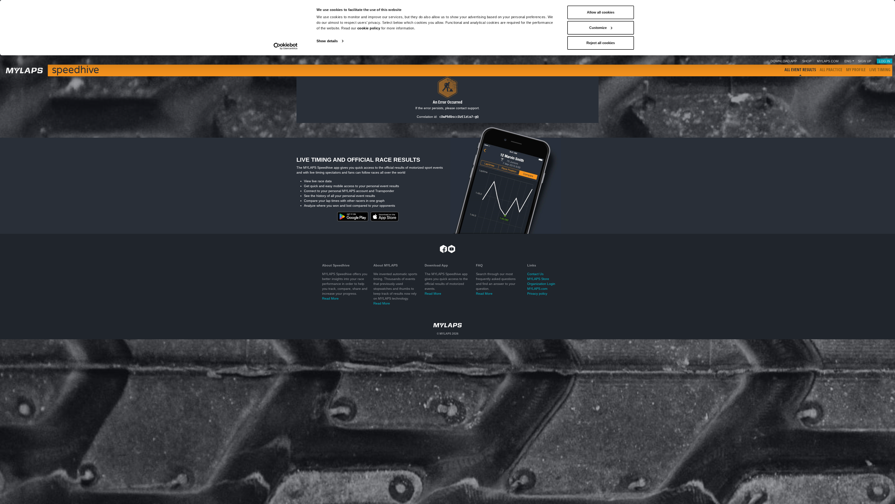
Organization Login (541, 284)
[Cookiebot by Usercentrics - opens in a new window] (285, 46)
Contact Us (535, 274)
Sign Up (864, 61)
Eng (847, 61)
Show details (327, 41)
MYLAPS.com (537, 288)
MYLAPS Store (538, 279)
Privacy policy (537, 293)
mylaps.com (828, 61)
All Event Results (800, 69)
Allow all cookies (600, 12)
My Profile (856, 69)
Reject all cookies (600, 43)
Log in (884, 61)
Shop (806, 61)
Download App (784, 61)
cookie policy (368, 28)
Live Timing (879, 69)
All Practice (831, 69)
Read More (330, 298)
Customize (598, 28)
